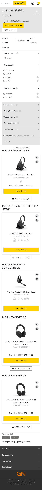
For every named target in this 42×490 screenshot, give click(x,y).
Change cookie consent (13, 482)
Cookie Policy (31, 480)
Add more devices (13, 25)
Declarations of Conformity (28, 482)
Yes (6, 437)
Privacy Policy (28, 484)
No (15, 437)
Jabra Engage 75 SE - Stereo (21, 175)
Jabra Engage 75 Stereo (21, 233)
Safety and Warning (21, 480)
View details (21, 191)
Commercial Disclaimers (16, 484)
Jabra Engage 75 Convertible (21, 292)
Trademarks (10, 480)
